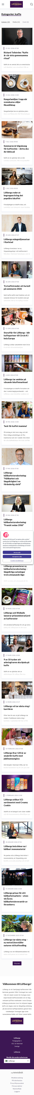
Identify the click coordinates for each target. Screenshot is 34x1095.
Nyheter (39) (5, 22)
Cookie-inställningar (17, 560)
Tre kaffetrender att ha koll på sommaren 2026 (17, 287)
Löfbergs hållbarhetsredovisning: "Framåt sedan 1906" (15, 522)
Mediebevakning (17, 1078)
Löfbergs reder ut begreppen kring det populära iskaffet (13, 195)
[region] (17, 547)
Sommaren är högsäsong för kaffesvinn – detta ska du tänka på (16, 149)
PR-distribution (17, 1080)
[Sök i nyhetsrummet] (31, 4)
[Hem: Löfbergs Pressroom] (16, 4)
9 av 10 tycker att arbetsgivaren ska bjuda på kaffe (16, 662)
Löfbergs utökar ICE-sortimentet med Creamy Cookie (16, 802)
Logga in (17, 1091)
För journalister (17, 1086)
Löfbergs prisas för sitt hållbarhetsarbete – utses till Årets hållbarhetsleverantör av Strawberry (16, 899)
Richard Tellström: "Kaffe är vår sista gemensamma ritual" (16, 55)
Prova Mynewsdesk (17, 1083)
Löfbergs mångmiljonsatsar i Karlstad (17, 240)
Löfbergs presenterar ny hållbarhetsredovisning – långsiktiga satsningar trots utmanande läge (15, 570)
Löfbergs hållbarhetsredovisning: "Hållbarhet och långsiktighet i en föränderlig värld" (15, 478)
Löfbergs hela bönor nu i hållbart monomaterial (15, 847)
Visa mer (17, 963)
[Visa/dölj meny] (3, 4)
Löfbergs (17, 1052)
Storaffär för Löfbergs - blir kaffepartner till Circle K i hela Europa (17, 335)
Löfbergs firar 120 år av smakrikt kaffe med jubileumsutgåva (15, 756)
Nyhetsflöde (17, 1089)
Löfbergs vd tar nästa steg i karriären (17, 707)
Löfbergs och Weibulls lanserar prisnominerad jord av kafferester (17, 616)
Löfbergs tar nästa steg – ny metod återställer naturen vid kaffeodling (16, 942)
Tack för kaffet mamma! (15, 426)
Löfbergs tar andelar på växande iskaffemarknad (16, 381)
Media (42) (16, 22)
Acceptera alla (17, 556)
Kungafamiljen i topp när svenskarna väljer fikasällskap (15, 102)
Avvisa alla (17, 552)
